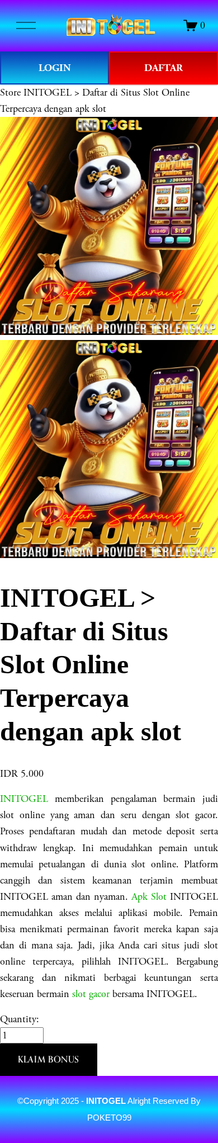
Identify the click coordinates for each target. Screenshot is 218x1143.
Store (10, 92)
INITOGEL (24, 798)
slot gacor (91, 994)
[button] (48, 1059)
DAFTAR (163, 68)
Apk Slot (149, 896)
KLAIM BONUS (48, 1059)
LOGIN (55, 68)
